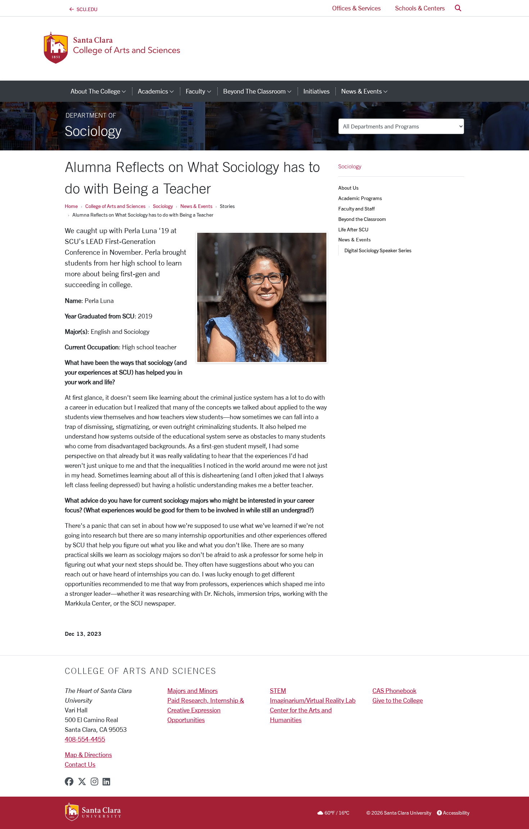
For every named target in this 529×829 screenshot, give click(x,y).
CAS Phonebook (394, 690)
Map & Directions (88, 754)
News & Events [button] (367, 91)
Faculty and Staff (356, 208)
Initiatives (316, 91)
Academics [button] (159, 91)
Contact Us (80, 764)
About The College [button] (101, 91)
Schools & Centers (420, 8)
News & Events (196, 206)
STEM (278, 690)
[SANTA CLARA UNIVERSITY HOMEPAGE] (93, 812)
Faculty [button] (201, 91)
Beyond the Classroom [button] (260, 91)
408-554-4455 (85, 739)
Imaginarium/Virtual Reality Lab (313, 700)
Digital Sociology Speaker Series (377, 250)
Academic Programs (360, 198)
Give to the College (397, 700)
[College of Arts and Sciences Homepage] (123, 59)
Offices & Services (356, 8)
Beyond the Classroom (362, 219)
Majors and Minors (192, 690)
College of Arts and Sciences (115, 206)
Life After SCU (353, 229)
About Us (348, 188)
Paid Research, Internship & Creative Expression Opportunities (205, 710)
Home (71, 206)
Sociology (163, 206)
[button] (458, 8)
